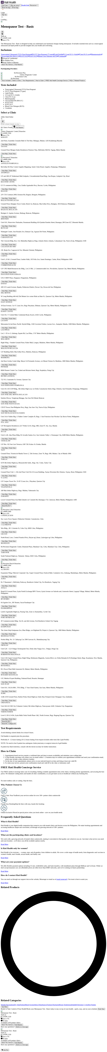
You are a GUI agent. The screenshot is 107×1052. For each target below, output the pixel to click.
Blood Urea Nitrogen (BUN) (47, 56)
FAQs (71, 80)
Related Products (80, 80)
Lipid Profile (58, 54)
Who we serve (15, 5)
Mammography (96, 54)
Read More (4, 831)
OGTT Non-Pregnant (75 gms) (43, 54)
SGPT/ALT (33, 56)
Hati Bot (5, 1050)
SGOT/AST (24, 56)
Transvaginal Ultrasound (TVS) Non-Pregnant (16, 54)
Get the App (6, 8)
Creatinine (62, 56)
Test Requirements (28, 80)
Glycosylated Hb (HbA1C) (10, 56)
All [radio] (2, 117)
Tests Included (6, 80)
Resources (33, 5)
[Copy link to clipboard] (2, 32)
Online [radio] (11, 117)
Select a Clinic (16, 80)
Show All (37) (6, 506)
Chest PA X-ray (85, 54)
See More (5, 1007)
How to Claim (40, 80)
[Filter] (3, 121)
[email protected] (61, 879)
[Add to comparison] (2, 34)
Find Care (5, 5)
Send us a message (22, 1027)
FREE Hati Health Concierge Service (56, 80)
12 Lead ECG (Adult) (71, 54)
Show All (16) (6, 721)
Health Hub (25, 5)
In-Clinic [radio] (6, 117)
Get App (15, 8)
